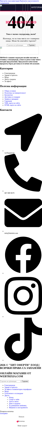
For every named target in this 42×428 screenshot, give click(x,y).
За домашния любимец (17, 405)
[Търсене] (24, 7)
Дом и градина (14, 403)
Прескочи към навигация (10, 1)
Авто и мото (13, 401)
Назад (11, 397)
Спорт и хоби (14, 399)
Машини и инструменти (18, 408)
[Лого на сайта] (8, 11)
